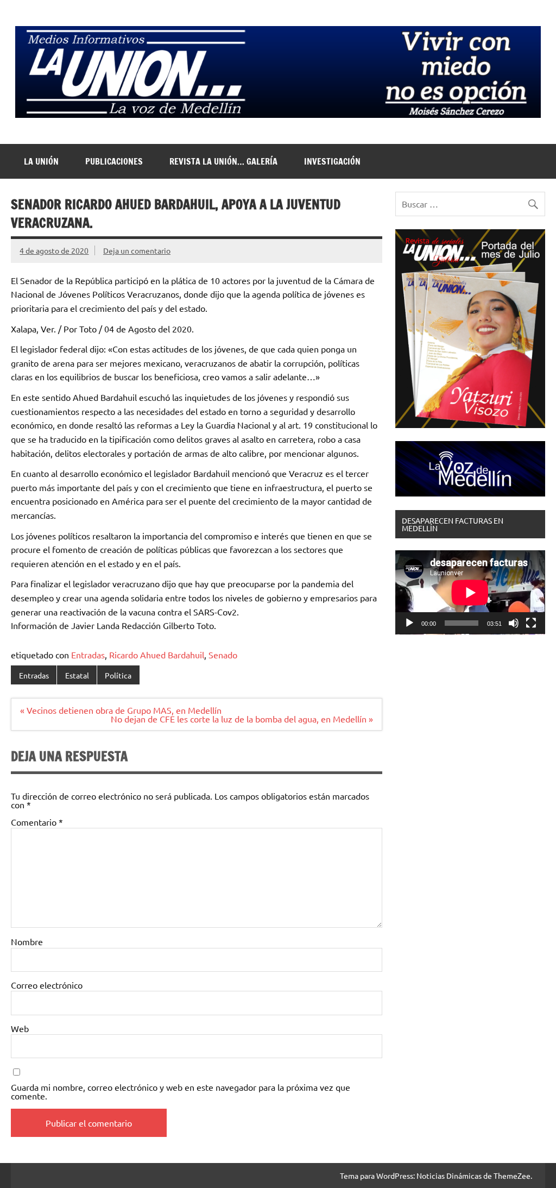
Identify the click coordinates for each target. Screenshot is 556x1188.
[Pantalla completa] (531, 623)
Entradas (88, 654)
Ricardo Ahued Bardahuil (156, 654)
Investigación (332, 161)
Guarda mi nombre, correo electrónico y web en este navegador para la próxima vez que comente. (180, 1091)
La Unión (41, 161)
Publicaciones (114, 161)
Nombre (27, 941)
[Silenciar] (513, 623)
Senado (222, 654)
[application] (470, 592)
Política (118, 675)
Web (20, 1028)
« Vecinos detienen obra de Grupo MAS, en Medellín (121, 710)
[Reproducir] (409, 623)
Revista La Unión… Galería (223, 161)
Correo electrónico (47, 984)
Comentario (37, 822)
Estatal (77, 675)
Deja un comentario (136, 250)
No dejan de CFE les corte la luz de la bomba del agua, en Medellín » (242, 718)
